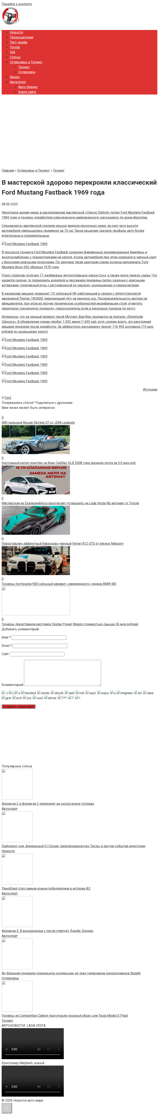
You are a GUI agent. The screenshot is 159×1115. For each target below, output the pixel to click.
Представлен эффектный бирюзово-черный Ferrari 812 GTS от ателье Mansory (63, 544)
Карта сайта (27, 92)
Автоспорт (18, 82)
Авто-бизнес (28, 87)
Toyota (15, 47)
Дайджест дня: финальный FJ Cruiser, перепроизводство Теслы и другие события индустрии (73, 846)
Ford (7, 398)
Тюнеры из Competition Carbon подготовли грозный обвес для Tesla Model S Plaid (65, 1016)
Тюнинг (24, 67)
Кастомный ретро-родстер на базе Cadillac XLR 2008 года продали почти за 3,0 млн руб (69, 463)
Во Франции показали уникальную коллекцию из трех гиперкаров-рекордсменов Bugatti (71, 973)
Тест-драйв (18, 42)
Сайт (5, 654)
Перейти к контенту (17, 4)
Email (7, 646)
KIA (12, 52)
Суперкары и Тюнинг (26, 62)
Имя (6, 637)
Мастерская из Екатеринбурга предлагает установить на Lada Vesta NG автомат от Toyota (70, 503)
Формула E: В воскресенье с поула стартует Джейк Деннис (47, 931)
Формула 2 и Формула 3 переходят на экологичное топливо (48, 804)
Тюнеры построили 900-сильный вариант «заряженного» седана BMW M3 (59, 584)
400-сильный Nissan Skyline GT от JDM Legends (38, 423)
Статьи (15, 57)
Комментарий (12, 685)
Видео (15, 77)
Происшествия (21, 37)
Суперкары (27, 72)
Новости (16, 32)
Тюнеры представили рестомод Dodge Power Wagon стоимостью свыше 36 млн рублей (70, 624)
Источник (150, 389)
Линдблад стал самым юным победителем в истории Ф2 (46, 888)
